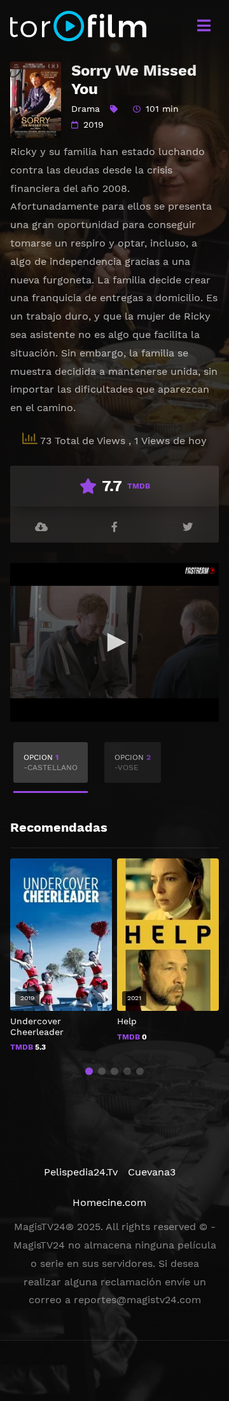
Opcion (51, 762)
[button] (89, 1071)
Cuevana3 (152, 1172)
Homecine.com (109, 1202)
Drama (85, 109)
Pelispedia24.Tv (81, 1172)
